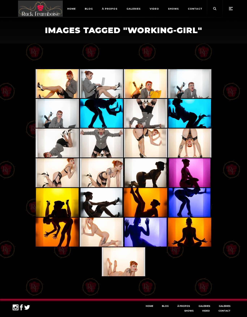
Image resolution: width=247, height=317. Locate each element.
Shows (188, 310)
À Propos (183, 306)
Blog (165, 306)
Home (149, 306)
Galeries (204, 306)
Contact (224, 310)
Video (206, 310)
